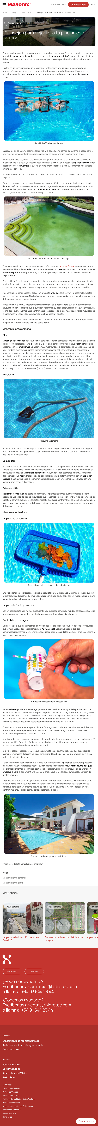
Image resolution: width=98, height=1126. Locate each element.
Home (5, 12)
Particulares (9, 1077)
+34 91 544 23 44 (37, 1010)
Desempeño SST (9, 1113)
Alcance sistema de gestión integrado (18, 1106)
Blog (14, 12)
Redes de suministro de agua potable (23, 1045)
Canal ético (7, 1117)
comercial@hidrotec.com (52, 986)
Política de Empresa (11, 1095)
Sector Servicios (11, 1068)
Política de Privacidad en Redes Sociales (19, 1099)
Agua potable (25, 12)
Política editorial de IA (11, 1102)
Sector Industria (11, 1064)
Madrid (34, 971)
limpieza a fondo (66, 266)
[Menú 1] (4, 4)
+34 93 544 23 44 (37, 991)
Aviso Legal (7, 1084)
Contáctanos (85, 1121)
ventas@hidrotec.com (49, 1005)
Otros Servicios (11, 1049)
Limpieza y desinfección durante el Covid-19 (21, 939)
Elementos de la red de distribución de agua (64, 939)
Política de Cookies (10, 1092)
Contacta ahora (78, 4)
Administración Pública (15, 1073)
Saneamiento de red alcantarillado (21, 1040)
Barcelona (12, 971)
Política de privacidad (11, 1088)
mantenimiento (55, 762)
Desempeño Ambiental (12, 1110)
